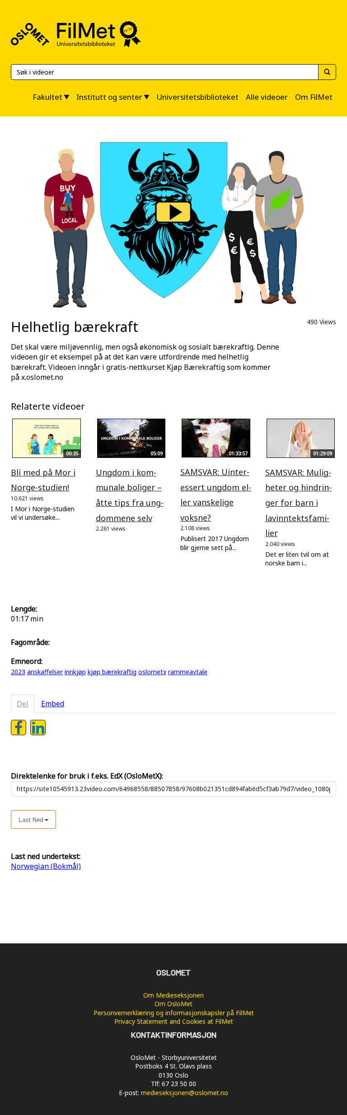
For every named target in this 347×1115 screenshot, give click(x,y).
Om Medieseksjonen (173, 995)
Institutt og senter (109, 97)
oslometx (152, 671)
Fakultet (47, 97)
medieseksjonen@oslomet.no (184, 1092)
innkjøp (75, 671)
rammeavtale (187, 671)
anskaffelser (45, 671)
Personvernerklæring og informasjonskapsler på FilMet (174, 1012)
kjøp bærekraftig (112, 671)
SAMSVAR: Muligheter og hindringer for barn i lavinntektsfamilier (298, 502)
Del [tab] (22, 704)
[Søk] (327, 72)
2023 (18, 671)
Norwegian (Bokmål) (46, 866)
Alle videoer (267, 97)
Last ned (32, 819)
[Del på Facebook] (18, 727)
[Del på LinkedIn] (38, 727)
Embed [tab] (52, 704)
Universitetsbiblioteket (197, 97)
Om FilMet (314, 97)
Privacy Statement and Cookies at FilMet (173, 1021)
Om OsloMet (173, 1003)
